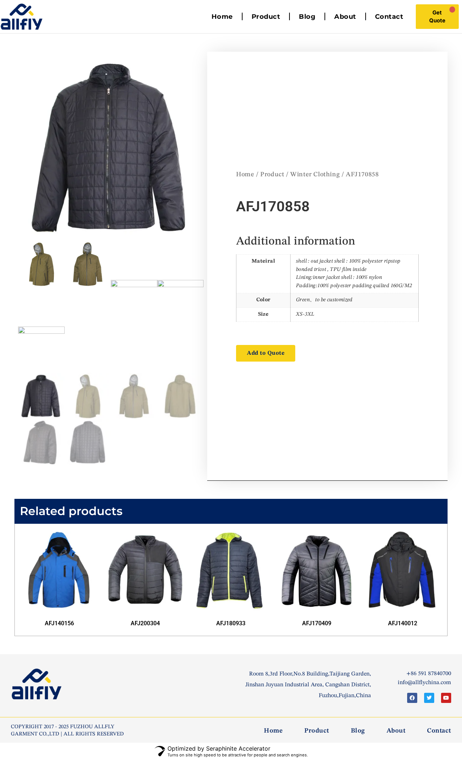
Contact (389, 17)
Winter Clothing (315, 174)
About (345, 17)
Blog (307, 17)
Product (266, 17)
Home (222, 17)
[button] (265, 353)
